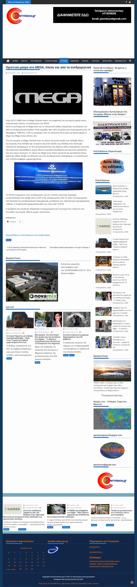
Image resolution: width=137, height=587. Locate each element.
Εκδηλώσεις (22, 529)
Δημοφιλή (74, 61)
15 (26, 562)
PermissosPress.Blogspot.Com (101, 566)
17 (38, 562)
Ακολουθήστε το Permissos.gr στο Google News (28, 235)
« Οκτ (8, 569)
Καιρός (72, 355)
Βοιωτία (24, 61)
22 (26, 565)
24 (38, 565)
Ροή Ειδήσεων (36, 61)
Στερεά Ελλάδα (51, 61)
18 (44, 562)
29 (26, 569)
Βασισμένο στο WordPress (49, 583)
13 (15, 562)
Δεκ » (14, 569)
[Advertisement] (68, 42)
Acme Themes (92, 583)
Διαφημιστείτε (120, 61)
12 (9, 562)
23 (32, 565)
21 (20, 565)
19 (9, 565)
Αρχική (15, 61)
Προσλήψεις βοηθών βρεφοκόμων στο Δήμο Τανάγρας (69, 247)
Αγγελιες (6, 529)
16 (32, 562)
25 (44, 565)
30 (32, 569)
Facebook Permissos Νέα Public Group (104, 561)
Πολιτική (95, 61)
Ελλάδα (64, 61)
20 (15, 565)
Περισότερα (107, 61)
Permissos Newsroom (30, 73)
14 (20, 562)
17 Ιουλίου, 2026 (73, 505)
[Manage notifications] (132, 582)
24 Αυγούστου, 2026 (14, 330)
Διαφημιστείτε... (96, 552)
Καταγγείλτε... (95, 547)
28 (20, 569)
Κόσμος (85, 61)
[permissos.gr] (8, 60)
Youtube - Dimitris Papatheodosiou (103, 564)
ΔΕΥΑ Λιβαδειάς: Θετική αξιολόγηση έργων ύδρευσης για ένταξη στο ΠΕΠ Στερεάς (26, 248)
